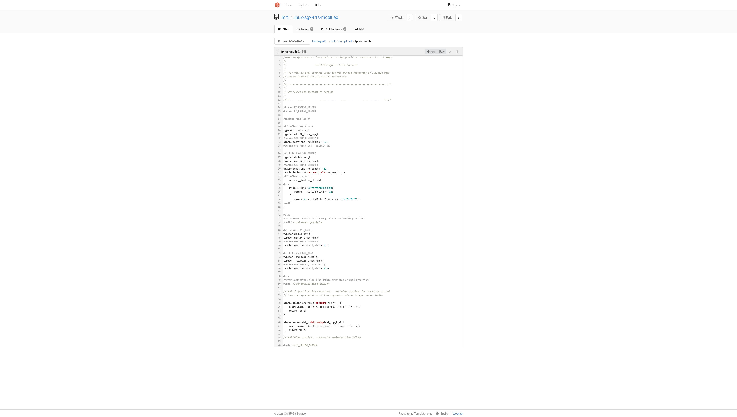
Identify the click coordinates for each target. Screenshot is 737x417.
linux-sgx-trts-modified (316, 17)
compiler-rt (345, 41)
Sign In (456, 5)
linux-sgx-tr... (320, 41)
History (431, 51)
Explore (303, 5)
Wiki (361, 29)
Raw (442, 51)
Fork (449, 17)
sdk (333, 41)
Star (424, 17)
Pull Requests (335, 29)
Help (318, 5)
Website (458, 413)
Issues (306, 29)
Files (286, 29)
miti (285, 17)
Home (288, 5)
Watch (399, 17)
